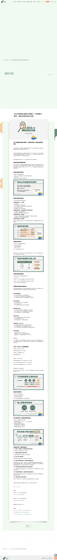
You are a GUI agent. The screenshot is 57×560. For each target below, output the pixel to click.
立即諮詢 (55, 555)
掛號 (47, 1)
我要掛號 (55, 558)
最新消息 (38, 1)
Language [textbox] (54, 1)
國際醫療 (28, 1)
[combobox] (54, 1)
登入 (45, 1)
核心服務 (24, 1)
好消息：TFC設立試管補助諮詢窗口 (15, 549)
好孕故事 (34, 1)
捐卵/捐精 (42, 1)
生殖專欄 (31, 1)
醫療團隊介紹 (19, 1)
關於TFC (15, 1)
